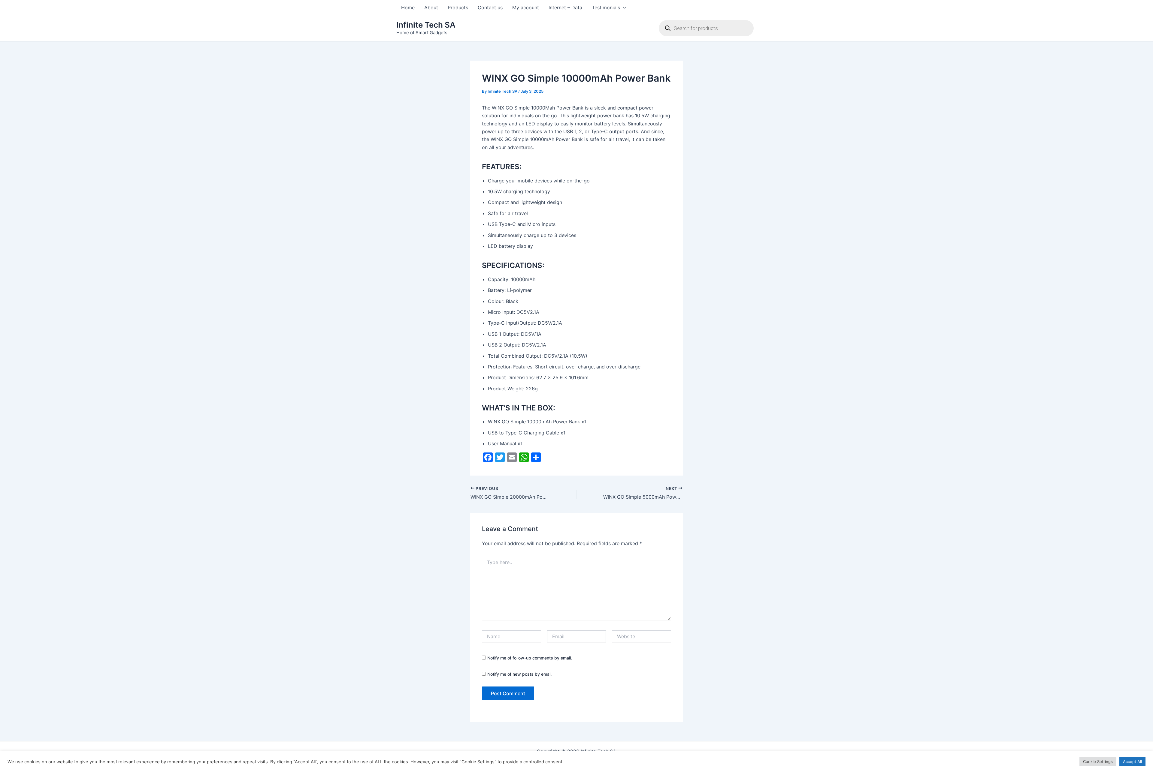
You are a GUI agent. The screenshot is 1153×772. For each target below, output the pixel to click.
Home (408, 8)
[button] (623, 7)
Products (458, 8)
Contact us (490, 8)
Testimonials (606, 8)
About (431, 8)
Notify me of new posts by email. (519, 674)
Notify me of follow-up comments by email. (529, 657)
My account (525, 8)
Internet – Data (565, 8)
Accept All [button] (1132, 761)
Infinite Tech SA (425, 24)
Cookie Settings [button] (1098, 761)
